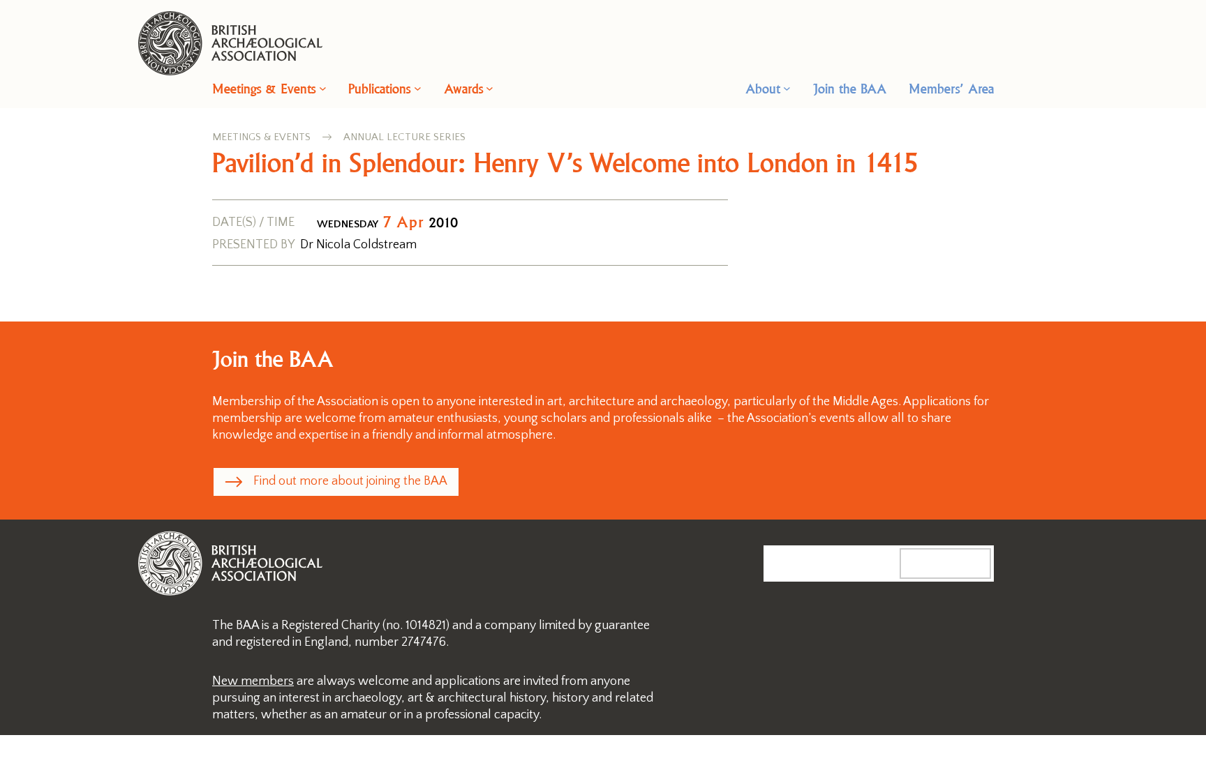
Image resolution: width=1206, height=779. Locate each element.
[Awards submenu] (489, 88)
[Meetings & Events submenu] (323, 88)
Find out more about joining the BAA (350, 481)
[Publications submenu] (418, 88)
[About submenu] (787, 88)
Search (959, 563)
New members (253, 681)
